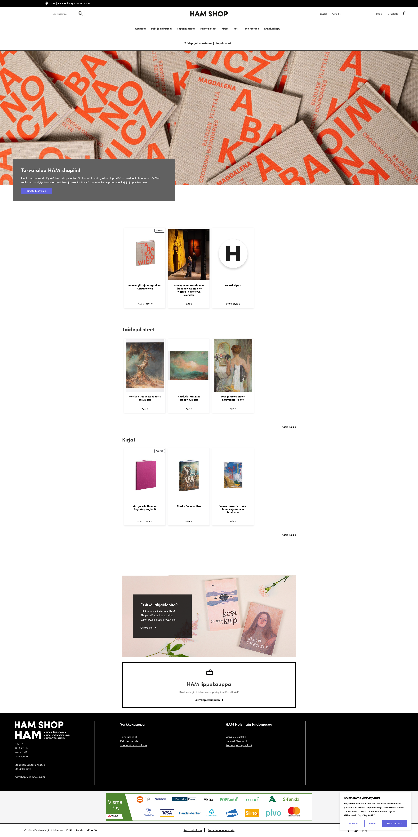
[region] (375, 811)
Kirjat (225, 28)
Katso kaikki (289, 426)
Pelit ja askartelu (161, 28)
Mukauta (353, 823)
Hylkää (372, 823)
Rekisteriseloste (129, 741)
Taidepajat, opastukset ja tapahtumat (208, 43)
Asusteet (140, 28)
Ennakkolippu (272, 28)
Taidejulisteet (208, 28)
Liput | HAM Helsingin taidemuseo (70, 3)
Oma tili (336, 14)
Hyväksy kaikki (394, 823)
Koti (235, 28)
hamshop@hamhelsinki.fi (30, 776)
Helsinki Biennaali (236, 741)
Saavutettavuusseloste (133, 745)
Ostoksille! (146, 627)
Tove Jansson (251, 28)
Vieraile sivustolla (236, 736)
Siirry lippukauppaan (207, 699)
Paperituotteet (186, 28)
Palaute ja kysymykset (239, 745)
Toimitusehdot (128, 736)
